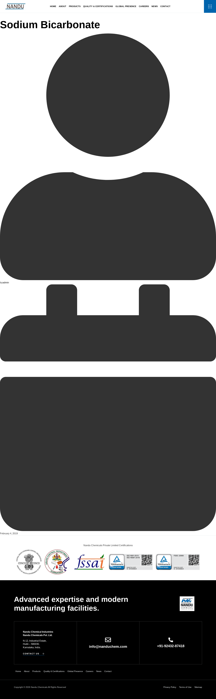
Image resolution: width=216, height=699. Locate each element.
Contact (165, 6)
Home (53, 6)
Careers (144, 6)
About (62, 6)
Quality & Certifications (98, 6)
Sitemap (198, 687)
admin (5, 282)
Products (75, 6)
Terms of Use (185, 687)
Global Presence (125, 6)
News (154, 6)
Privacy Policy (169, 687)
